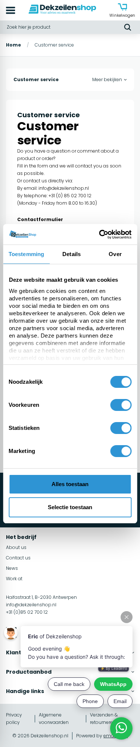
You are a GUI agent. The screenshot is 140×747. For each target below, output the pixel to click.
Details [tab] (71, 254)
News (12, 568)
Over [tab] (115, 254)
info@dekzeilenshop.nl (63, 188)
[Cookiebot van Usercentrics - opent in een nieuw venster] (99, 234)
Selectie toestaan (70, 507)
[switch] (120, 405)
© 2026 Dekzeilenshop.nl (40, 735)
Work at (14, 578)
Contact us (18, 558)
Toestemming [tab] (26, 254)
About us (16, 547)
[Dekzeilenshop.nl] (62, 10)
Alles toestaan (70, 484)
